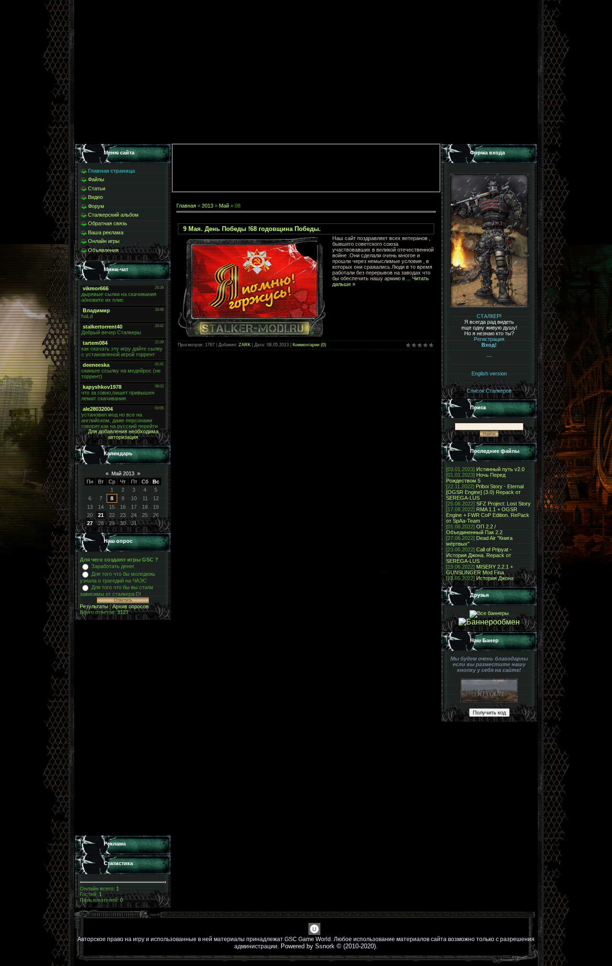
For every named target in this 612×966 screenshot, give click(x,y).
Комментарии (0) (309, 344)
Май (224, 206)
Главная (186, 206)
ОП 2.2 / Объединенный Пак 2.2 (474, 529)
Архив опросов (130, 606)
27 (90, 523)
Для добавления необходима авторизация (123, 434)
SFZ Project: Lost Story (503, 503)
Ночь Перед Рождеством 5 (475, 477)
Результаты (94, 606)
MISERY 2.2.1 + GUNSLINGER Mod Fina (479, 569)
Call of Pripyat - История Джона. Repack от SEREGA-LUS (479, 555)
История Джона (495, 578)
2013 (207, 206)
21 (101, 515)
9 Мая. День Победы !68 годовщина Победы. (252, 228)
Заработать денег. (113, 566)
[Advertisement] (123, 727)
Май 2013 (122, 473)
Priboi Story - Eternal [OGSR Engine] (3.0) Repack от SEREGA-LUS (485, 492)
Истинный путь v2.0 (500, 469)
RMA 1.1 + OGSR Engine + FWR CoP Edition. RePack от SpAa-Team (487, 515)
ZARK (245, 344)
